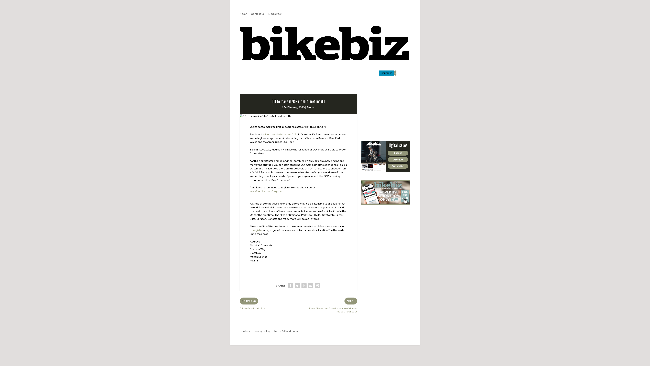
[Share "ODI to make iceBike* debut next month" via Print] (317, 285)
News (266, 73)
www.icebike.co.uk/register (266, 191)
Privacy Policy (262, 331)
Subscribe (398, 166)
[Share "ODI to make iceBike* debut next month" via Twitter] (297, 285)
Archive (398, 159)
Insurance (386, 73)
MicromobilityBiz (366, 73)
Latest (398, 153)
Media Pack (275, 14)
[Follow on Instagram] (387, 14)
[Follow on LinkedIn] (380, 14)
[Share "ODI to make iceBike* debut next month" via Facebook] (290, 285)
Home (255, 73)
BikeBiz (327, 73)
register (258, 230)
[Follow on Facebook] (394, 14)
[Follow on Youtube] (401, 14)
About (243, 14)
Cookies (245, 331)
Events (311, 107)
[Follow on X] (407, 14)
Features (282, 73)
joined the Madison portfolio (280, 134)
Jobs (316, 73)
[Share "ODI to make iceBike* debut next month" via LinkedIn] (304, 285)
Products (300, 73)
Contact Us (258, 14)
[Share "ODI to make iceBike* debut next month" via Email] (310, 285)
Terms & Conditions (286, 331)
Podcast (344, 73)
